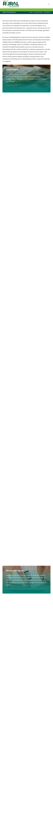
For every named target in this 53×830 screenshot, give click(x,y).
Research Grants (38, 12)
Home (31, 12)
